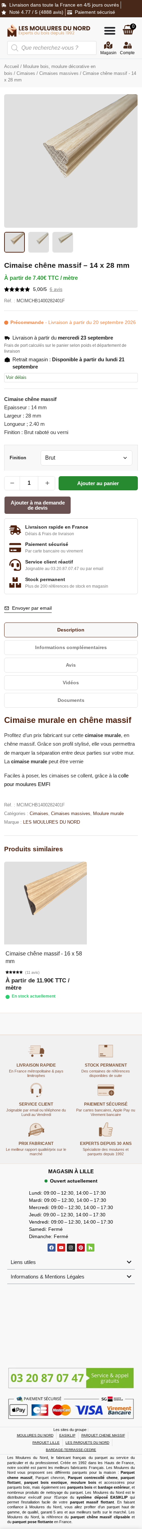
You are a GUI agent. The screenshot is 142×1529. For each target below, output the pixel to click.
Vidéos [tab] (71, 682)
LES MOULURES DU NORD (51, 822)
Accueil (11, 66)
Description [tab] (70, 630)
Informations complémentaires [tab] (71, 647)
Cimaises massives (59, 73)
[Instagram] (71, 1248)
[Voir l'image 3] (62, 242)
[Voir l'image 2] (38, 242)
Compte (127, 52)
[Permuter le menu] (110, 30)
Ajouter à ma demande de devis (38, 505)
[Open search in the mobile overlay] (52, 48)
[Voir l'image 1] (14, 242)
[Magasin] (108, 45)
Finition (18, 458)
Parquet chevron (50, 1478)
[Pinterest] (81, 1248)
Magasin (108, 52)
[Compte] (127, 45)
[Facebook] (51, 1248)
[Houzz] (90, 1248)
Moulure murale (108, 813)
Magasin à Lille (71, 1171)
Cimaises (26, 73)
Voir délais (16, 377)
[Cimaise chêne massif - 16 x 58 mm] (45, 903)
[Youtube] (61, 1248)
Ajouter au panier (98, 483)
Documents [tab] (71, 700)
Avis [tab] (71, 665)
